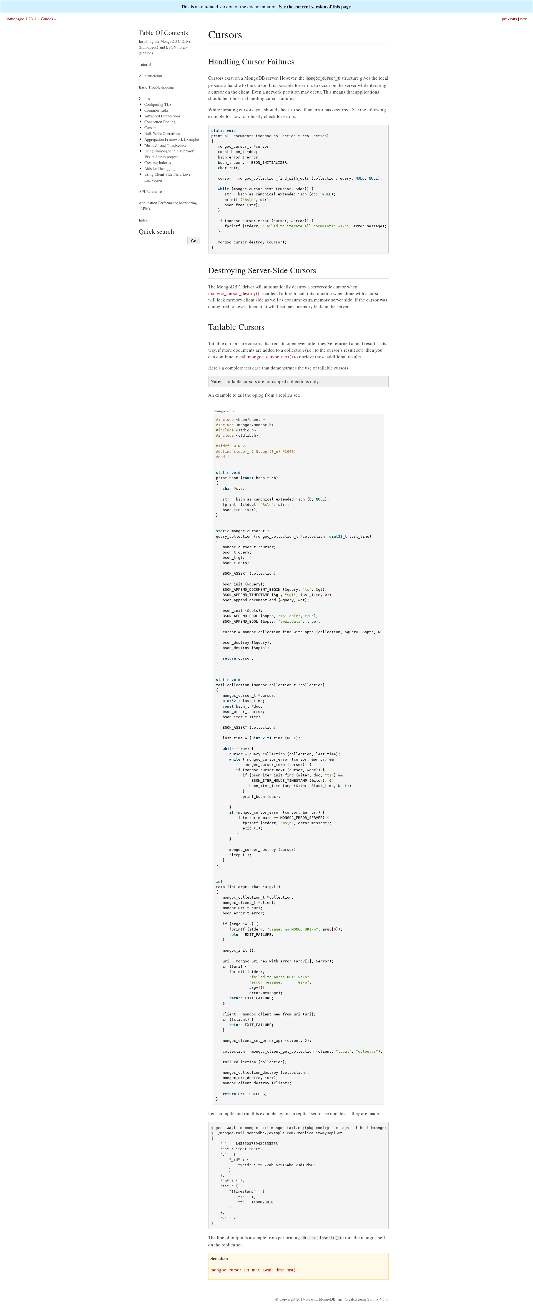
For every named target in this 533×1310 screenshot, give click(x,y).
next (523, 18)
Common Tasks (156, 110)
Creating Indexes (157, 162)
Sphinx (372, 1299)
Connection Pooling (159, 121)
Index (143, 220)
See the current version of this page (315, 6)
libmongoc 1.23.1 (21, 18)
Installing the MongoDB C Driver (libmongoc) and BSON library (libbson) (165, 47)
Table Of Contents (163, 32)
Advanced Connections (162, 116)
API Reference (150, 191)
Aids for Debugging (159, 168)
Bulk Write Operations (162, 133)
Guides (47, 18)
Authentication (150, 75)
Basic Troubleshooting (156, 87)
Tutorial (145, 64)
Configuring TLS (158, 104)
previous (509, 18)
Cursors (150, 127)
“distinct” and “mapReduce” (166, 145)
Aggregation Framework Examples (171, 139)
